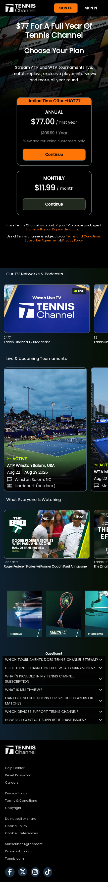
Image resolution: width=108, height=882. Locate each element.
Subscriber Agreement (42, 240)
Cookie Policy (16, 826)
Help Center (15, 768)
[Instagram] (36, 872)
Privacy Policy (72, 240)
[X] (24, 872)
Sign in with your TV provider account (54, 229)
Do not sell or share (20, 818)
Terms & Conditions (21, 800)
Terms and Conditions (83, 236)
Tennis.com (14, 858)
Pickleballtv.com (18, 851)
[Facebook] (11, 872)
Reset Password (18, 775)
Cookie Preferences (21, 833)
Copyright (13, 807)
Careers (12, 782)
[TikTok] (49, 872)
